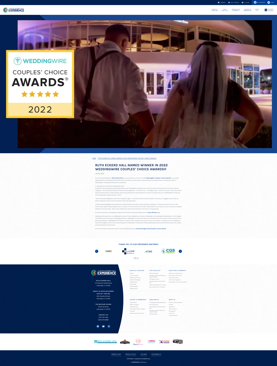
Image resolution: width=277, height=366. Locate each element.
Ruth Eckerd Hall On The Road (157, 287)
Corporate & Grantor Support (137, 309)
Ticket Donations (173, 315)
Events (131, 273)
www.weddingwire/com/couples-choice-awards (151, 228)
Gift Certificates (134, 286)
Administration (173, 309)
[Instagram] (109, 326)
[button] (96, 251)
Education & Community (177, 270)
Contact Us (171, 313)
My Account (261, 2)
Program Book (133, 282)
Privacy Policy (130, 354)
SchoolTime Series (173, 277)
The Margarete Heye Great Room (157, 302)
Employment (172, 311)
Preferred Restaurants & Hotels (157, 285)
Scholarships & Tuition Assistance (178, 282)
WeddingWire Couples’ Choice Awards (158, 178)
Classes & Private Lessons (176, 273)
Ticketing (215, 10)
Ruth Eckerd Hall (117, 178)
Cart (272, 2)
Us (257, 10)
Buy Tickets (235, 2)
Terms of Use (116, 354)
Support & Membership (138, 299)
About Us (172, 299)
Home (94, 158)
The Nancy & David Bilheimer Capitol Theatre (157, 311)
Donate (223, 2)
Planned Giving (134, 306)
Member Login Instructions (137, 313)
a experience (138, 362)
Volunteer (132, 311)
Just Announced (134, 275)
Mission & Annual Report (175, 302)
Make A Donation (134, 304)
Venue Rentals (152, 212)
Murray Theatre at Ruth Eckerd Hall (157, 282)
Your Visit (224, 10)
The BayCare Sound (154, 279)
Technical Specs (153, 314)
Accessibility (156, 354)
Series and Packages (135, 279)
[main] (138, 119)
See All (136, 258)
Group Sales (133, 284)
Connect (171, 304)
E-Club (247, 2)
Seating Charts (133, 288)
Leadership (172, 306)
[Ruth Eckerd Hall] (14, 10)
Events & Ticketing (137, 270)
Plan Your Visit (155, 270)
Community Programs (174, 279)
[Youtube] (103, 326)
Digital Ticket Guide (135, 277)
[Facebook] (98, 326)
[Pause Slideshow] (180, 245)
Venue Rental (154, 299)
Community (236, 10)
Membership (248, 10)
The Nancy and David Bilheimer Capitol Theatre (157, 276)
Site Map (144, 354)
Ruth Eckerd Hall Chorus (175, 275)
